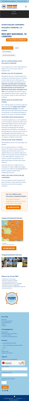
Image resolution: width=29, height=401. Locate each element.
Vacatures (4, 325)
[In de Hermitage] (4, 264)
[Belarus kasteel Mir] (14, 264)
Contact (3, 324)
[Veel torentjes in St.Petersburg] (24, 259)
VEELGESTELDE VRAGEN (9, 55)
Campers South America (7, 353)
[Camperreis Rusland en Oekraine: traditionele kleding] (19, 264)
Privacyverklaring (13, 400)
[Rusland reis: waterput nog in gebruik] (4, 259)
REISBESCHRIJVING (7, 48)
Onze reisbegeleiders (6, 322)
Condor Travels (5, 351)
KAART (16, 48)
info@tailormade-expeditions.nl (10, 1)
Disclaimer (19, 398)
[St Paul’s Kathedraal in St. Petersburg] (14, 259)
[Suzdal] (9, 259)
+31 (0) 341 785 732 (23, 1)
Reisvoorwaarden (8, 398)
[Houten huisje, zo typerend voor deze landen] (24, 264)
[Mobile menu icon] (25, 6)
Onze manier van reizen (7, 321)
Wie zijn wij (4, 319)
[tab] (7, 48)
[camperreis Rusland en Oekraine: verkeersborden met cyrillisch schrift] (4, 269)
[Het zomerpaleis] (9, 264)
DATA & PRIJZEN (7, 51)
